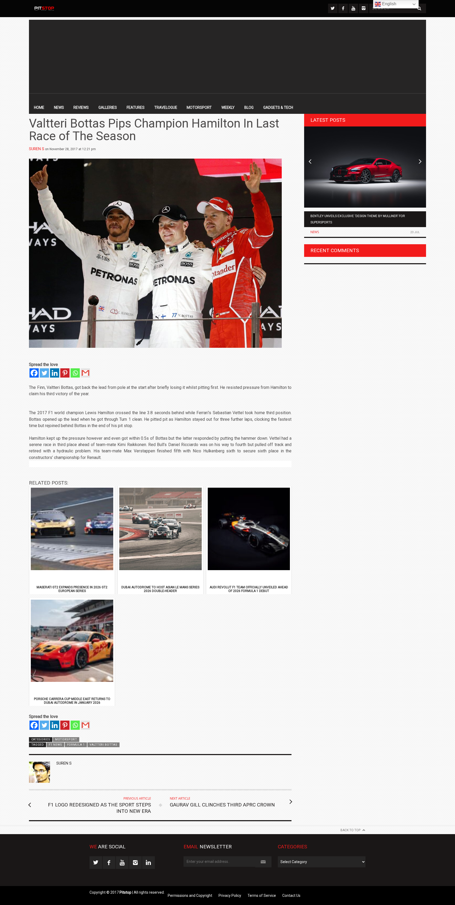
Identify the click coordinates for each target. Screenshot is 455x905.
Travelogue (165, 107)
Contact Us (291, 895)
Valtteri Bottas (103, 744)
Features (136, 107)
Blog (249, 107)
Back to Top (350, 830)
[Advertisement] (227, 57)
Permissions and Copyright (190, 895)
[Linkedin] (54, 373)
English (388, 4)
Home (39, 107)
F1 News (55, 744)
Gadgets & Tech (278, 107)
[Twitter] (44, 373)
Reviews (81, 107)
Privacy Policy (230, 895)
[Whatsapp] (75, 373)
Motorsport (199, 107)
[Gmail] (85, 373)
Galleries (107, 107)
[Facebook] (34, 373)
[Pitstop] (44, 8)
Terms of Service (262, 895)
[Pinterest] (65, 373)
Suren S (36, 148)
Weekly (228, 107)
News (59, 107)
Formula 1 (76, 744)
